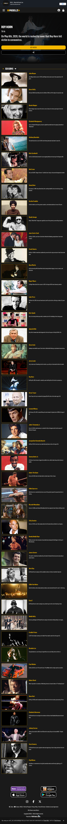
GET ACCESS (33, 47)
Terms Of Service (41, 807)
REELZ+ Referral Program (25, 807)
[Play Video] (14, 79)
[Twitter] (40, 801)
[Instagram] (27, 801)
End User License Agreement (52, 807)
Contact (17, 807)
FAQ (28, 810)
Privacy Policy (35, 807)
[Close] (1, 3)
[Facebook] (33, 801)
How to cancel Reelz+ (34, 810)
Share (12, 807)
